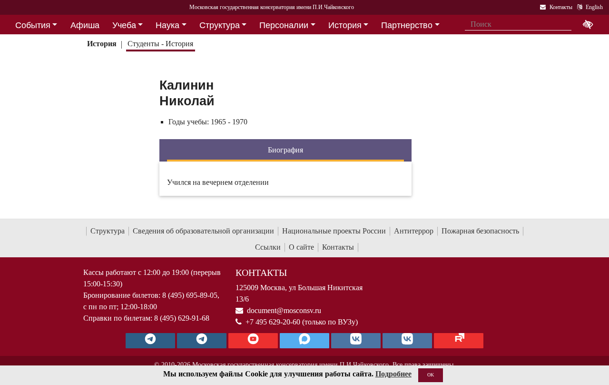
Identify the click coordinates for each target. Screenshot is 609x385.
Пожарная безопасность (480, 231)
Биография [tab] (285, 150)
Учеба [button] (124, 25)
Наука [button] (167, 25)
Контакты (338, 247)
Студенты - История (160, 44)
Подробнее (393, 374)
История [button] (345, 25)
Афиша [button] (84, 25)
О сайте (301, 247)
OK (430, 374)
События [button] (32, 25)
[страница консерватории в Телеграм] (150, 340)
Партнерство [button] (406, 25)
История (102, 44)
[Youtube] (253, 340)
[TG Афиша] (201, 340)
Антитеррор (413, 231)
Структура (107, 231)
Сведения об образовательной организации (203, 231)
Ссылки (268, 247)
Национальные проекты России (334, 231)
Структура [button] (219, 25)
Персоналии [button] (283, 25)
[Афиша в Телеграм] (458, 340)
